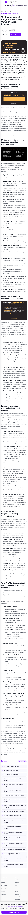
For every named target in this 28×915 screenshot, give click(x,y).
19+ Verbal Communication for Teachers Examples (14, 844)
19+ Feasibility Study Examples (11, 774)
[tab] (7, 5)
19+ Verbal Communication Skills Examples (14, 849)
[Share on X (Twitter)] (6, 30)
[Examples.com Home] (11, 2)
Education (4, 897)
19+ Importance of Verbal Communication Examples (14, 821)
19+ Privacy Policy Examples (11, 770)
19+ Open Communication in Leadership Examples (13, 800)
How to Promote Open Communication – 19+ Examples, (15, 806)
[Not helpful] (7, 34)
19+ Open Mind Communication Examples (14, 811)
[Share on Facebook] (10, 30)
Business (3, 894)
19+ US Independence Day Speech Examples (12, 790)
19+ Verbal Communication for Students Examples (14, 838)
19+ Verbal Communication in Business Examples (13, 865)
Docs (16, 885)
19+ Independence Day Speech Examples (14, 795)
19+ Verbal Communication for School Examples (13, 833)
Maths (3, 882)
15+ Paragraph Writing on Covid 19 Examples (12, 779)
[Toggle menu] (3, 2)
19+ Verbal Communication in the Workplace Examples (12, 854)
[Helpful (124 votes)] (3, 34)
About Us (17, 891)
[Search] (22, 1)
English (7, 11)
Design (3, 891)
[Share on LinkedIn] (13, 30)
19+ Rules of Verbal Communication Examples (12, 816)
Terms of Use (18, 897)
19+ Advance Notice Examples (11, 766)
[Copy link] (2, 30)
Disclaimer (17, 899)
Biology (17, 882)
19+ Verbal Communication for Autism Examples (13, 827)
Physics (17, 880)
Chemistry (4, 885)
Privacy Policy (18, 894)
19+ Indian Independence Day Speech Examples (13, 785)
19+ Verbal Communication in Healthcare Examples (14, 859)
